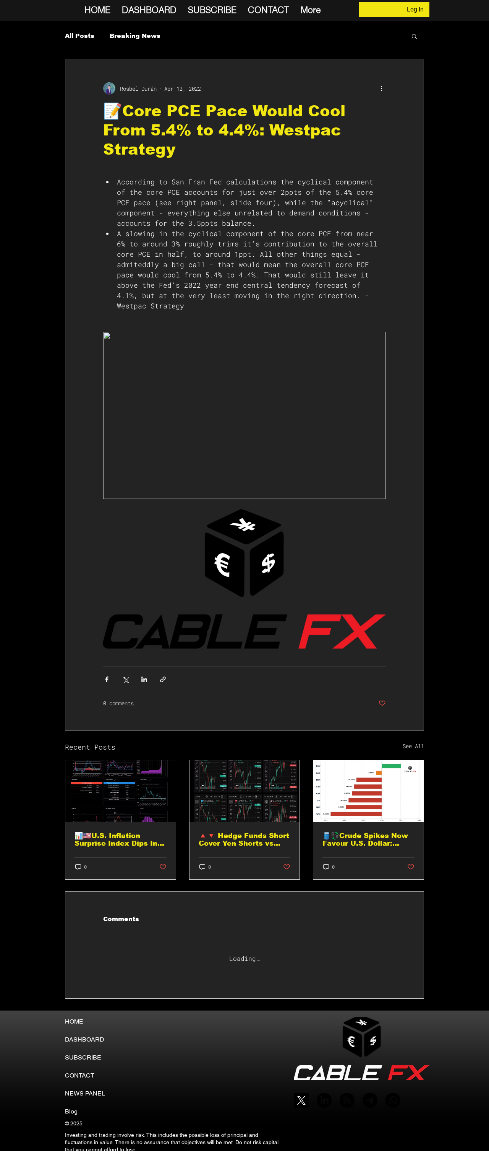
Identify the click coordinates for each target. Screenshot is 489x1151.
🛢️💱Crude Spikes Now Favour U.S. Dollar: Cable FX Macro (365, 839)
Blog (71, 1105)
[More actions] (381, 88)
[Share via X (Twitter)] (125, 679)
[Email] (370, 1094)
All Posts (79, 36)
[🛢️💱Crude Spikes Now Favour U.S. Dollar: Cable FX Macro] (368, 791)
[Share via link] (163, 679)
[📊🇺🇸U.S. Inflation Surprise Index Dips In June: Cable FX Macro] (120, 791)
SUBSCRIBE (83, 1051)
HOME (74, 1015)
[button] (414, 36)
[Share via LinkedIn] (144, 679)
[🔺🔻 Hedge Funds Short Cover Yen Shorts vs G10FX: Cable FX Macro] (244, 791)
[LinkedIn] (324, 1094)
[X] (301, 1094)
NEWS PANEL (85, 1087)
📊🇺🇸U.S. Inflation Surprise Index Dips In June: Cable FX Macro (115, 839)
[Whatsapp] (392, 1094)
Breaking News (135, 36)
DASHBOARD (84, 1033)
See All (413, 746)
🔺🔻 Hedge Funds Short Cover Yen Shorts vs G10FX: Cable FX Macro (244, 839)
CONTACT (79, 1069)
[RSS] (347, 1094)
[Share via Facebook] (106, 679)
